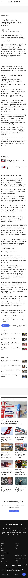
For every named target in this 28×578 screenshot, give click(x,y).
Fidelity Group (5, 180)
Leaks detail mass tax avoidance (11, 79)
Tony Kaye (7, 29)
